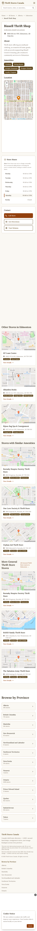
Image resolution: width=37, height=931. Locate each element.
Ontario (4, 891)
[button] (18, 98)
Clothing (8, 64)
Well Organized (28, 395)
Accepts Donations (11, 68)
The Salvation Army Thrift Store (16, 671)
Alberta (20, 15)
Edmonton (29, 15)
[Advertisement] (18, 136)
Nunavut (4, 887)
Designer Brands (26, 68)
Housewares (24, 478)
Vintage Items (18, 395)
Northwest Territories (8, 881)
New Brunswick (7, 875)
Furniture (6, 359)
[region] (18, 100)
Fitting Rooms (18, 64)
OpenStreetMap (21, 119)
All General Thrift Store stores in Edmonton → (26, 565)
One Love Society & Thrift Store (16, 508)
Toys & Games (15, 359)
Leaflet (13, 119)
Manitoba (5, 872)
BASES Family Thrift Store (14, 632)
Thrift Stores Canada (14, 3)
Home (4, 15)
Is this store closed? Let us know (14, 30)
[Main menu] (34, 3)
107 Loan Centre (9, 353)
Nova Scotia (5, 884)
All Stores (12, 15)
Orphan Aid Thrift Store (13, 545)
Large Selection (22, 677)
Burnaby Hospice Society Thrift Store (16, 470)
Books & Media (8, 395)
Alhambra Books (10, 390)
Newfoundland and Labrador (11, 878)
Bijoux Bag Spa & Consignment (16, 426)
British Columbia (7, 868)
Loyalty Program (10, 72)
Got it (30, 926)
